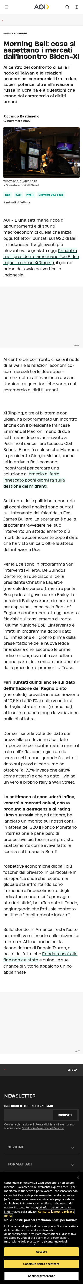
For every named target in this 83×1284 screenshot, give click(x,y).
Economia (21, 33)
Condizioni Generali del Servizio (43, 1128)
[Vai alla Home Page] (41, 7)
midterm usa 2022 (51, 194)
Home (7, 33)
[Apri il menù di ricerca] (67, 7)
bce (7, 194)
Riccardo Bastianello (21, 116)
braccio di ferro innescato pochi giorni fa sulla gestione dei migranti (34, 480)
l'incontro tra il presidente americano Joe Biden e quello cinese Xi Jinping (41, 256)
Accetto (41, 1252)
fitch (30, 194)
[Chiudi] (78, 1177)
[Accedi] (76, 7)
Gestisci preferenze (41, 1276)
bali (18, 194)
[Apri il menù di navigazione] (6, 7)
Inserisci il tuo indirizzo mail (29, 1106)
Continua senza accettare (41, 1264)
